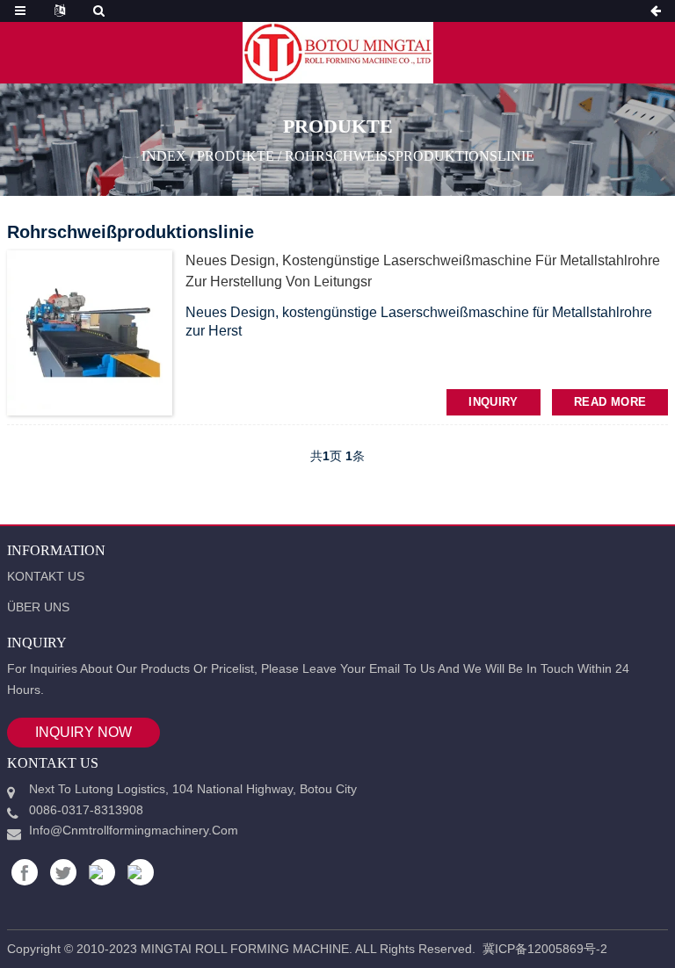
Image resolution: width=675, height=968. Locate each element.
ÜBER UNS (38, 607)
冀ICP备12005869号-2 (545, 949)
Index (164, 155)
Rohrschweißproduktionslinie (409, 155)
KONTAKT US (45, 576)
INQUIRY (493, 401)
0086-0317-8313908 (86, 810)
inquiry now (83, 732)
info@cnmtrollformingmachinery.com (133, 830)
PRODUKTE (235, 155)
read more (610, 401)
